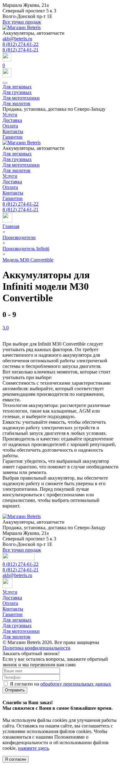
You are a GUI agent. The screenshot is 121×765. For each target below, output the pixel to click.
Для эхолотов (16, 103)
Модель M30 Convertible (27, 259)
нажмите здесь (33, 748)
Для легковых (17, 86)
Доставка (12, 120)
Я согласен (15, 759)
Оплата (10, 125)
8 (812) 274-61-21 (20, 49)
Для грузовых (17, 92)
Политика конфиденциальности (36, 648)
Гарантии (12, 137)
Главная (10, 226)
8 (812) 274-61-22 (20, 44)
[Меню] (4, 83)
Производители (19, 237)
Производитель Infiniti (25, 248)
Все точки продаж (21, 22)
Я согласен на (60, 684)
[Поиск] (60, 58)
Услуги (9, 114)
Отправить (15, 690)
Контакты (12, 131)
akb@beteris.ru (17, 38)
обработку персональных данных (75, 684)
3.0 (5, 327)
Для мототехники (21, 98)
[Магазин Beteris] (21, 27)
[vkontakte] (7, 220)
